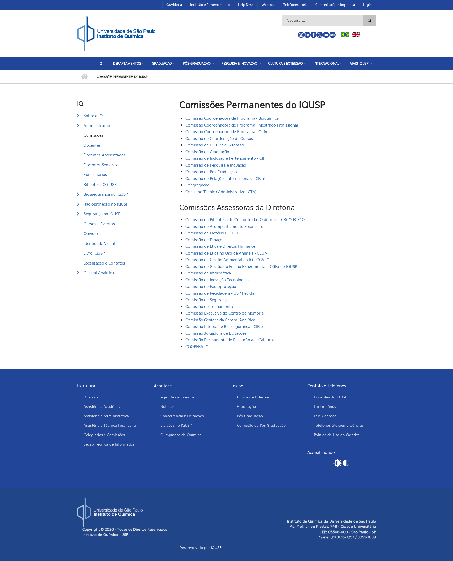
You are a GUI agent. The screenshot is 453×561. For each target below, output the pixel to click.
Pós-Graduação (197, 63)
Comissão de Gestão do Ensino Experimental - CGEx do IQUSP (241, 266)
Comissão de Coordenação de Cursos (219, 138)
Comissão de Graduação (207, 151)
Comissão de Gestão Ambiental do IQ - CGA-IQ (227, 259)
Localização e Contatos (104, 263)
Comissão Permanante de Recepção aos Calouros (230, 339)
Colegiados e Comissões (104, 434)
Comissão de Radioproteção (210, 286)
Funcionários (95, 174)
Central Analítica (99, 272)
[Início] (116, 33)
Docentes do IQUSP (330, 397)
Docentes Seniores (100, 164)
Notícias (167, 406)
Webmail (268, 5)
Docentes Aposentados (105, 154)
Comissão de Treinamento (209, 306)
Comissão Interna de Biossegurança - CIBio (224, 326)
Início (84, 76)
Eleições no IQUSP (176, 425)
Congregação (197, 185)
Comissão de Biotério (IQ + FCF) (214, 232)
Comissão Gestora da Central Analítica (220, 319)
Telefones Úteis (295, 5)
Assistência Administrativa (106, 416)
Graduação (162, 63)
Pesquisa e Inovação (239, 63)
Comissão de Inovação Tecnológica (217, 279)
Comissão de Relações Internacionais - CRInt (225, 178)
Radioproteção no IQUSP (106, 204)
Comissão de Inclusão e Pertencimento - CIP (225, 158)
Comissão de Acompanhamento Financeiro (224, 226)
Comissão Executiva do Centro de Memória (224, 313)
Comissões (93, 135)
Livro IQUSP (94, 253)
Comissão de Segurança (207, 299)
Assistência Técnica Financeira (110, 425)
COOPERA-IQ (196, 346)
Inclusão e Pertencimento (210, 5)
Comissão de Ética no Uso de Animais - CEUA (226, 253)
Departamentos (127, 63)
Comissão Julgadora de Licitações (215, 333)
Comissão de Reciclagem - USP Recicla (219, 293)
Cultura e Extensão (285, 63)
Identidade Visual (99, 243)
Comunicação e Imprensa (335, 5)
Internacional (326, 63)
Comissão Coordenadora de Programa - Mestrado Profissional (241, 125)
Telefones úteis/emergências (338, 425)
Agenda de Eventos (177, 397)
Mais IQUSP (359, 63)
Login (367, 5)
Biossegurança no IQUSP (106, 194)
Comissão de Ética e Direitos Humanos (220, 246)
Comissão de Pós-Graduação (211, 171)
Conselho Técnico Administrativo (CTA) (220, 191)
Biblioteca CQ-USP (100, 184)
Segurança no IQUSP (102, 213)
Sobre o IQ (93, 115)
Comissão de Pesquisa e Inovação (215, 165)
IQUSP (216, 547)
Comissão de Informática (208, 273)
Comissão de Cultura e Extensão (214, 144)
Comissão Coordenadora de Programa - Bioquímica (232, 118)
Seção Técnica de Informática (109, 444)
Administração (97, 125)
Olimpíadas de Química (181, 434)
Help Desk (246, 5)
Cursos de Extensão (253, 397)
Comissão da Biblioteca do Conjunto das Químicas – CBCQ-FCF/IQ (245, 219)
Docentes (92, 145)
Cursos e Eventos (99, 223)
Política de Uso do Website (337, 434)
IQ (100, 63)
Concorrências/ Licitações (182, 416)
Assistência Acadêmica (103, 406)
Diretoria (91, 397)
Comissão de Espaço (203, 239)
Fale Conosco (325, 416)
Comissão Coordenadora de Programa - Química (229, 131)
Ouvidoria (174, 5)
